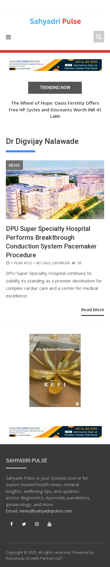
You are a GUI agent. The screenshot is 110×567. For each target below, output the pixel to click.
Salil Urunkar (56, 263)
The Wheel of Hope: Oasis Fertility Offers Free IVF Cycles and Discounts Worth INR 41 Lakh (55, 109)
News (14, 165)
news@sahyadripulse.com (46, 511)
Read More (92, 309)
